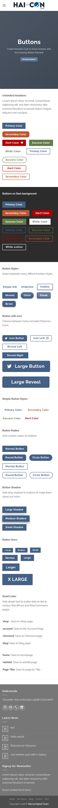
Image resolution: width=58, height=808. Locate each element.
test (12, 727)
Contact (39, 799)
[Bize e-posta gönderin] (10, 707)
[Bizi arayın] (16, 707)
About (12, 799)
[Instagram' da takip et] (5, 707)
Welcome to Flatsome (23, 745)
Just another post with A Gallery (28, 754)
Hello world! (17, 736)
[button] (4, 5)
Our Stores (22, 799)
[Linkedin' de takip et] (21, 707)
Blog (31, 799)
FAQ (47, 799)
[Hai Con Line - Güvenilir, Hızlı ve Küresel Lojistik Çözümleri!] (29, 5)
